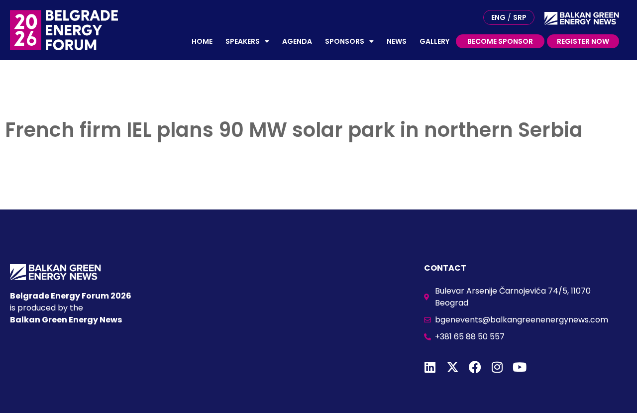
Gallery (434, 41)
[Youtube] (520, 367)
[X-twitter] (452, 367)
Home (202, 41)
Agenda (297, 41)
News (397, 41)
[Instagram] (497, 367)
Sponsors (344, 41)
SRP (520, 17)
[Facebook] (475, 367)
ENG (498, 17)
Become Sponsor (500, 41)
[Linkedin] (430, 367)
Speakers (242, 41)
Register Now (583, 41)
